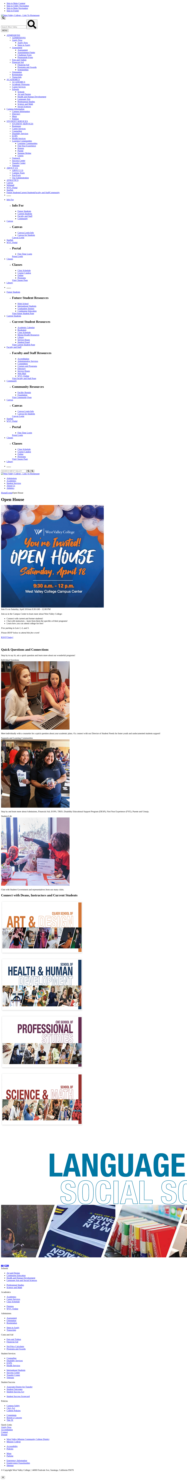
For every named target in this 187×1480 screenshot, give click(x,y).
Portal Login (17, 256)
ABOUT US (12, 168)
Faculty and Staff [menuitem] (42, 192)
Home (3, 493)
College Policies (14, 1410)
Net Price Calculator (15, 1346)
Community (23, 218)
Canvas (10, 183)
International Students (27, 306)
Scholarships (23, 70)
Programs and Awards (27, 67)
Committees (23, 364)
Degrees (10, 1306)
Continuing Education (27, 311)
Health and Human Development (32, 97)
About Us (11, 486)
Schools (15, 89)
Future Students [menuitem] (13, 192)
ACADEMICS (13, 79)
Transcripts (16, 77)
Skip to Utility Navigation (18, 6)
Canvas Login (18, 237)
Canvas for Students (26, 235)
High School (23, 303)
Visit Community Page (22, 397)
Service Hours (24, 340)
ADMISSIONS (13, 35)
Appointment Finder (26, 52)
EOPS (15, 136)
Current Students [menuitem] (27, 192)
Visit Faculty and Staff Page (24, 378)
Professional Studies (26, 101)
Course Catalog (24, 273)
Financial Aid (18, 62)
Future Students (24, 211)
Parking (15, 119)
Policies (10, 1449)
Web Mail (22, 373)
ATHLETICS (12, 180)
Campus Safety (13, 1406)
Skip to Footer (13, 11)
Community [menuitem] (54, 192)
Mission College (14, 1442)
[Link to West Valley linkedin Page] (8, 1266)
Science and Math (25, 104)
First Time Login (25, 254)
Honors (21, 148)
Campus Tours (18, 173)
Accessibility (12, 1446)
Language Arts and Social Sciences (22, 1280)
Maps (14, 116)
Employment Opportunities (18, 1463)
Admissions (12, 478)
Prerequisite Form (25, 57)
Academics (11, 481)
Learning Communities (22, 141)
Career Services (19, 87)
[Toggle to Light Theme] (8, 195)
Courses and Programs (27, 366)
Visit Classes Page (20, 280)
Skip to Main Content (16, 3)
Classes (10, 259)
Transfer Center (18, 163)
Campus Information (15, 109)
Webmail (10, 185)
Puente (20, 151)
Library (10, 283)
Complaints (11, 1415)
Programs (22, 278)
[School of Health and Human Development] (42, 1011)
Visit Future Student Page (23, 313)
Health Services (19, 138)
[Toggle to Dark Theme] (10, 195)
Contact (4, 1432)
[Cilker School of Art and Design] (42, 954)
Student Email (24, 342)
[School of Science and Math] (42, 1126)
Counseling (17, 131)
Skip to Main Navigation (17, 8)
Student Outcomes (14, 1389)
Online (20, 275)
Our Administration (20, 178)
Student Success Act (15, 1392)
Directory (16, 114)
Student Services (14, 483)
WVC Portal (12, 187)
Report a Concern (14, 1418)
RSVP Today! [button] (7, 637)
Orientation (17, 72)
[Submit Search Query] (31, 24)
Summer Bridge (24, 153)
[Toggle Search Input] (3, 18)
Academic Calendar (26, 327)
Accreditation (23, 359)
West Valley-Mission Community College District (28, 1439)
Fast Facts (16, 175)
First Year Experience (27, 146)
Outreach (16, 158)
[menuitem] (96, 56)
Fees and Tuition (19, 60)
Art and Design (24, 94)
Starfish (10, 190)
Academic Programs (21, 84)
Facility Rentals (24, 392)
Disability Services (20, 133)
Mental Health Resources (28, 335)
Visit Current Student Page (23, 345)
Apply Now (17, 40)
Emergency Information (17, 1460)
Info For (10, 199)
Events (9, 493)
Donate (4, 1434)
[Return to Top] (3, 1477)
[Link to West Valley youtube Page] (6, 1266)
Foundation (22, 395)
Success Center (18, 160)
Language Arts (24, 99)
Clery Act (11, 1408)
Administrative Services (28, 361)
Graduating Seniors (26, 308)
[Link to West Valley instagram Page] (4, 1266)
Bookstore (16, 126)
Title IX (10, 1420)
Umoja (20, 156)
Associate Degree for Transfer (19, 1387)
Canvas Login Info (26, 232)
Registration (17, 74)
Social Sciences (24, 106)
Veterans (15, 165)
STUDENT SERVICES (17, 121)
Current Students (25, 214)
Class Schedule (24, 270)
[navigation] (93, 7)
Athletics (10, 488)
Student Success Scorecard (18, 1396)
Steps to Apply (24, 45)
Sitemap (10, 1465)
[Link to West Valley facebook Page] (2, 1266)
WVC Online (23, 376)
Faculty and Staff (25, 216)
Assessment (17, 47)
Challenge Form (24, 55)
